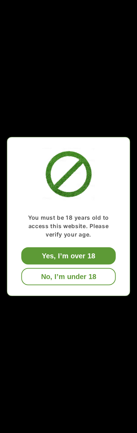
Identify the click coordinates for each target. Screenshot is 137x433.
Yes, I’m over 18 (68, 256)
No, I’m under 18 (68, 276)
